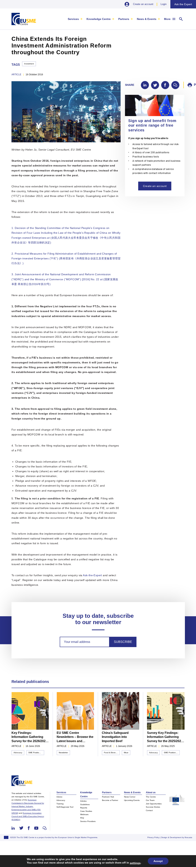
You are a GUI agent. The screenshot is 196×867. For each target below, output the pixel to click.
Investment (29, 64)
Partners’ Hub (108, 797)
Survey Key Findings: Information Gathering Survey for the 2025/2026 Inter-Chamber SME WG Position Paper (165, 737)
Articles (83, 801)
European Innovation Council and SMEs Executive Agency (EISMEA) (27, 816)
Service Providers (88, 821)
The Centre (151, 797)
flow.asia (188, 837)
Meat (126, 752)
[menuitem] (75, 19)
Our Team (150, 800)
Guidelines (85, 804)
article (16, 74)
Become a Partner (110, 800)
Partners (123, 18)
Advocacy (18, 752)
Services (73, 18)
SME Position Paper (36, 752)
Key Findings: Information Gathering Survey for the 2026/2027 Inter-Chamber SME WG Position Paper (29, 737)
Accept (158, 861)
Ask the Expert (183, 4)
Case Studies (86, 811)
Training (60, 804)
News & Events (146, 18)
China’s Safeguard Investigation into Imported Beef (115, 737)
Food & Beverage (112, 752)
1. (13, 227)
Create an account (143, 4)
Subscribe (123, 641)
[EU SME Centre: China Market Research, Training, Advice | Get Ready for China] (23, 19)
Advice (59, 797)
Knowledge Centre (99, 18)
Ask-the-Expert (92, 575)
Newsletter (63, 752)
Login (164, 4)
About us (151, 792)
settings (135, 863)
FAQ (82, 818)
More (167, 18)
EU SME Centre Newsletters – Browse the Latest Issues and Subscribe (75, 737)
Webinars (84, 814)
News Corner (129, 797)
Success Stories (153, 807)
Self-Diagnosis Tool (64, 807)
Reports (83, 808)
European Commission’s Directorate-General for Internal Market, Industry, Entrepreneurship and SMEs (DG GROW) (27, 806)
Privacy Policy (153, 837)
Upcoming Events (132, 800)
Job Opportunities (154, 804)
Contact (149, 810)
